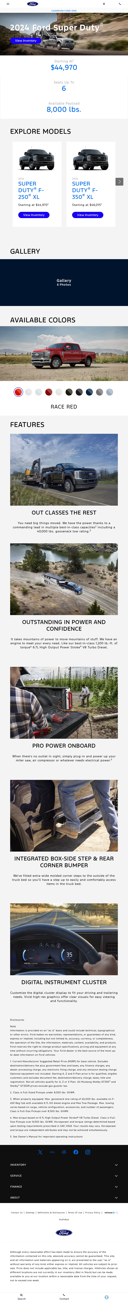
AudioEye (64, 1219)
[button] (119, 182)
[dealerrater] (64, 1152)
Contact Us (17, 1212)
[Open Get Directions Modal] (104, 4)
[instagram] (87, 1152)
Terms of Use (75, 1212)
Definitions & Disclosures (51, 1212)
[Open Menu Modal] (8, 4)
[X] (40, 1152)
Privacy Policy (92, 1212)
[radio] (18, 392)
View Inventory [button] (25, 40)
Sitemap (30, 1212)
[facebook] (75, 1152)
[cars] (52, 1152)
